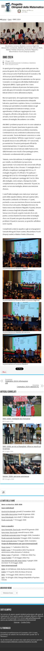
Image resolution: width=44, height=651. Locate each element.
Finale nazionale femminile (10, 538)
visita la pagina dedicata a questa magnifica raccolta (18, 642)
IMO (3, 577)
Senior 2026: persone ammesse (16, 476)
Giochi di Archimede (8, 511)
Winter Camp (6, 555)
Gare (9, 19)
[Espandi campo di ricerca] (3, 492)
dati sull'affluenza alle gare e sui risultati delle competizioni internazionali (20, 619)
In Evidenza (25, 63)
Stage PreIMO (6, 558)
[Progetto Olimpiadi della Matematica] (22, 7)
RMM (3, 569)
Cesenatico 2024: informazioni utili (16, 381)
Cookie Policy (25, 622)
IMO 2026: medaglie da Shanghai (16, 419)
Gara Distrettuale (7, 517)
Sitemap (17, 622)
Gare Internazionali (15, 63)
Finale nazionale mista (9, 541)
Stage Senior (5, 547)
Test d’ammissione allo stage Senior (14, 561)
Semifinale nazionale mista (10, 535)
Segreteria (32, 63)
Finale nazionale (7, 520)
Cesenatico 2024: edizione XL (28, 386)
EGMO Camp (5, 550)
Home (4, 19)
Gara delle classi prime (9, 514)
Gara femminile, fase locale (11, 530)
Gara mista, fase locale (9, 532)
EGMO (3, 572)
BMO (3, 575)
